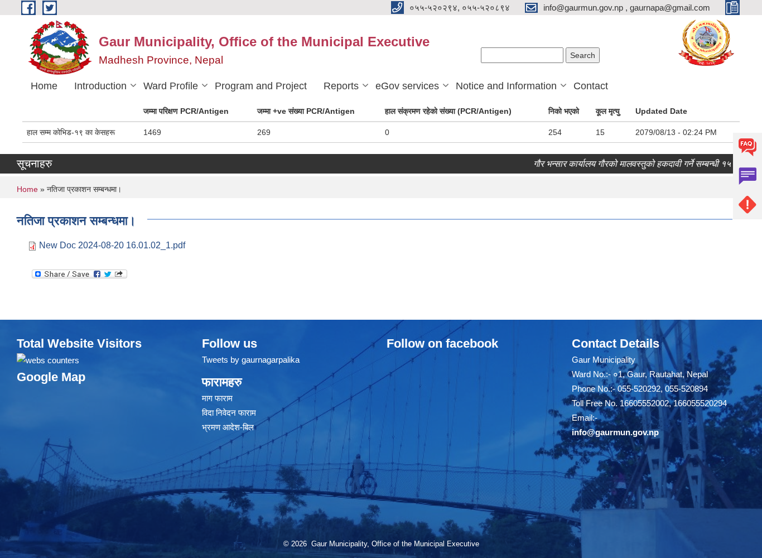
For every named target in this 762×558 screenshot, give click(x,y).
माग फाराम (217, 398)
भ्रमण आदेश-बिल (228, 427)
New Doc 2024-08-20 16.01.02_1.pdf (112, 245)
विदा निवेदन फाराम (229, 412)
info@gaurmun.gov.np (615, 432)
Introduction (100, 86)
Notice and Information (506, 86)
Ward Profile (170, 86)
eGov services (407, 86)
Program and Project (261, 86)
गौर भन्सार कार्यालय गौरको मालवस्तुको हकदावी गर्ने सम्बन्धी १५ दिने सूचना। (639, 164)
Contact (590, 86)
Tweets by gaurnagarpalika (251, 359)
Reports (341, 86)
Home (44, 86)
